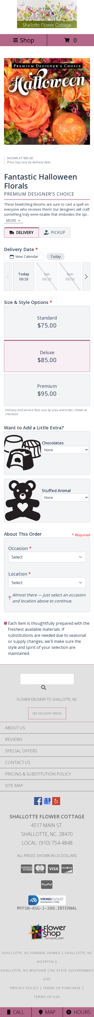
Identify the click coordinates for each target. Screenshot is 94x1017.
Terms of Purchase (62, 988)
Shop (27, 40)
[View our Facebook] (38, 803)
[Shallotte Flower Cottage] (47, 26)
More (11, 220)
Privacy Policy (24, 988)
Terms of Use (47, 996)
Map (49, 1012)
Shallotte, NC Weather (23, 970)
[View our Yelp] (56, 803)
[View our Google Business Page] (47, 803)
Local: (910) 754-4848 (47, 842)
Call (17, 1012)
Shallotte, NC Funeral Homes (31, 953)
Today (55, 256)
